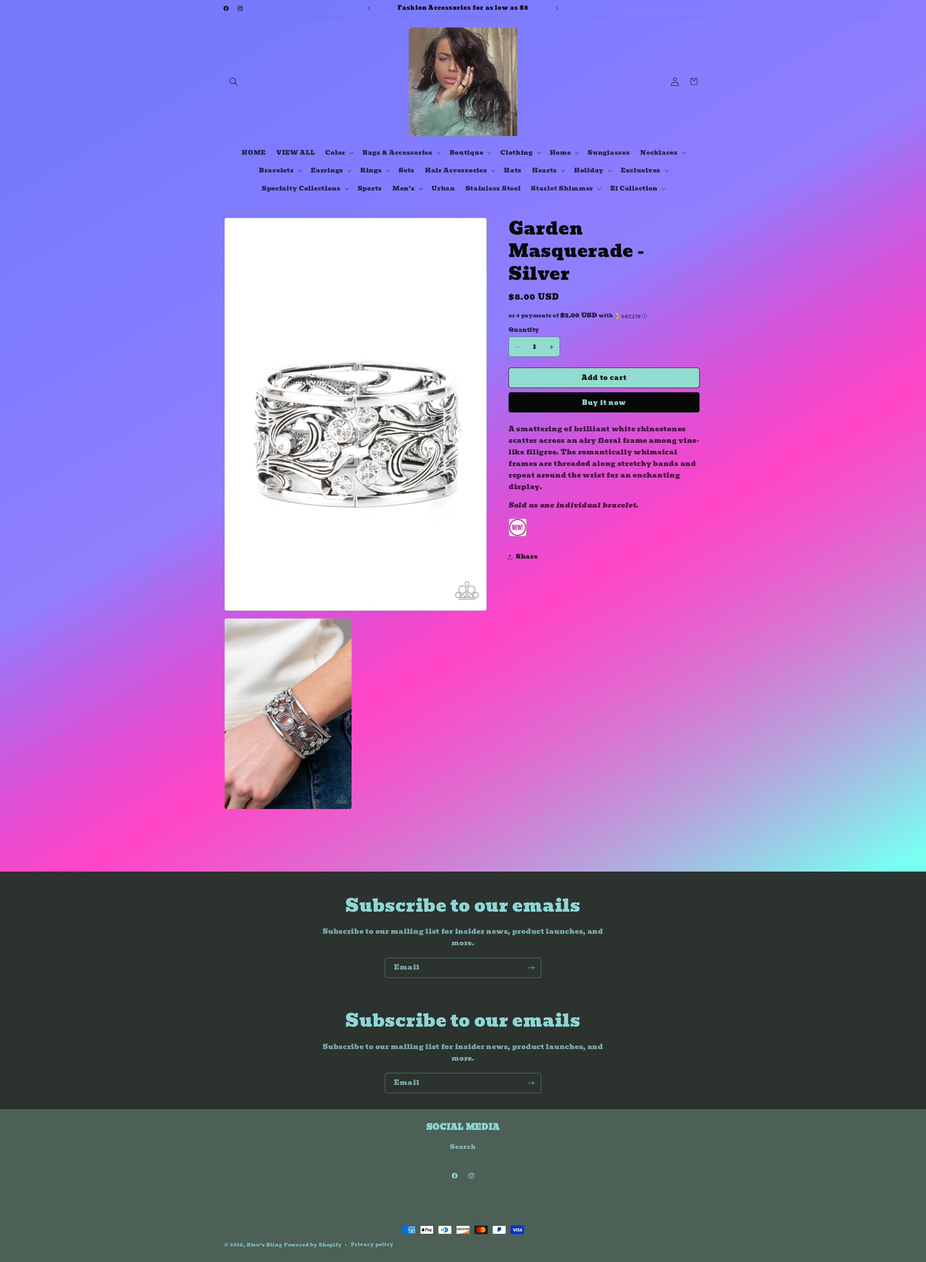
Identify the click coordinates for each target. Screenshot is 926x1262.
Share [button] (527, 556)
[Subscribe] (531, 968)
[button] (233, 81)
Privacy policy (372, 1244)
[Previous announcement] (369, 8)
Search (463, 1147)
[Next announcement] (557, 8)
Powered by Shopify (313, 1245)
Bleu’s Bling (265, 1245)
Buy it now (604, 403)
